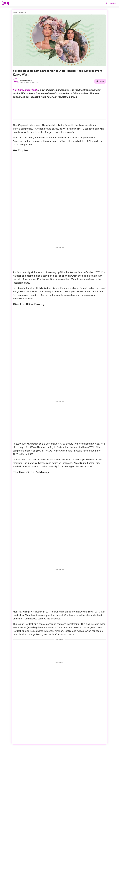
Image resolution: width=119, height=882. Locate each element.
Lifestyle (22, 12)
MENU (113, 3)
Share (102, 81)
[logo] (5, 3)
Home (15, 12)
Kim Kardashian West (25, 89)
